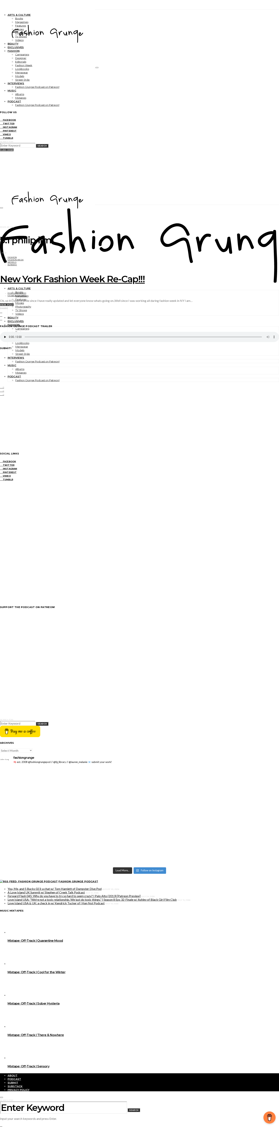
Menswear (21, 72)
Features (20, 25)
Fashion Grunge (17, 295)
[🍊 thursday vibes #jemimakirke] (69, 800)
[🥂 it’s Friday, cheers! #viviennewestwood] (69, 776)
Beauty (13, 43)
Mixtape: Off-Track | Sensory (28, 1066)
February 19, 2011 (17, 293)
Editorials (20, 61)
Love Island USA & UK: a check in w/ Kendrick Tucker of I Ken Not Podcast (56, 903)
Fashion (14, 50)
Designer (20, 58)
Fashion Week (23, 65)
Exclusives (16, 47)
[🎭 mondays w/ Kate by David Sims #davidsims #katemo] (209, 771)
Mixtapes (20, 97)
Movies (19, 29)
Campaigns (22, 54)
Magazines (21, 22)
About (12, 1075)
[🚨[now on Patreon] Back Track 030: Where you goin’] (209, 818)
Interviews (16, 83)
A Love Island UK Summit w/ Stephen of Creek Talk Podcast (46, 892)
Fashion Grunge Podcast (78, 881)
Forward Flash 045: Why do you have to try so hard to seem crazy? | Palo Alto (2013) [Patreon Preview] (74, 896)
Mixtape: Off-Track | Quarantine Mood (35, 940)
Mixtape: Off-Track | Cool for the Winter (36, 972)
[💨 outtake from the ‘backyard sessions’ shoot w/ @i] (69, 806)
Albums (19, 94)
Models (19, 76)
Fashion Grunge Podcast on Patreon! (37, 86)
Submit (13, 1082)
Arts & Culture (19, 14)
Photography (23, 32)
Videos (19, 40)
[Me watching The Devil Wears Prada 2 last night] (209, 800)
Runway (12, 264)
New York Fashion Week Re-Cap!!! (72, 279)
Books (19, 18)
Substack (15, 1086)
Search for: (6, 141)
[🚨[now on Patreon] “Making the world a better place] (209, 849)
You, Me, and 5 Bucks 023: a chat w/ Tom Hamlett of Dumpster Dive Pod (55, 888)
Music (12, 90)
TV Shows (21, 36)
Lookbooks (22, 68)
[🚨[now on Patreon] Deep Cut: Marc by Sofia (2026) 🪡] (69, 847)
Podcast (14, 101)
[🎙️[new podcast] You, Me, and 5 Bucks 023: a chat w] (209, 786)
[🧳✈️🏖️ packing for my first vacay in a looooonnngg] (69, 771)
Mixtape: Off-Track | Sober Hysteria (33, 1003)
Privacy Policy (18, 1089)
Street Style (22, 79)
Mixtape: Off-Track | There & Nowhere (36, 1035)
